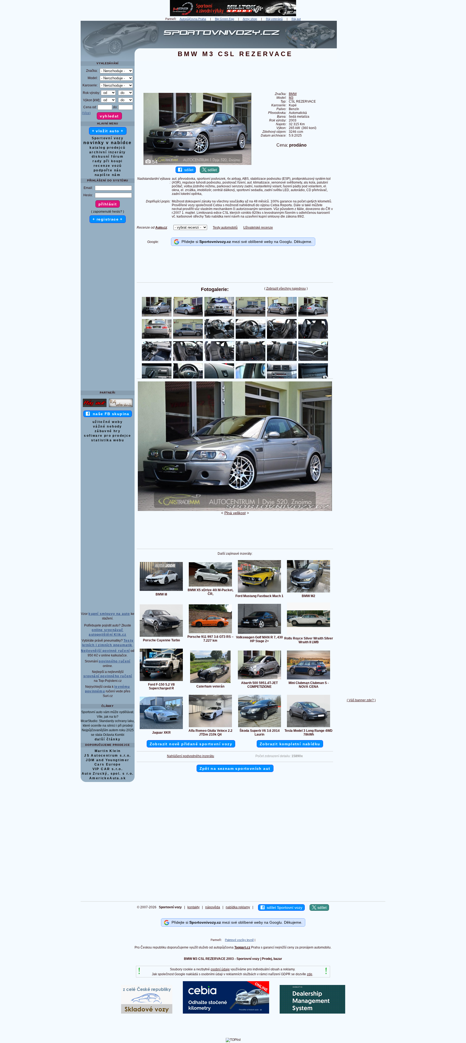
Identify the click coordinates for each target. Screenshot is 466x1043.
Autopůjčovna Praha (193, 19)
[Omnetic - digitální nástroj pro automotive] (312, 1012)
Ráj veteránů (274, 19)
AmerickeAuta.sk (107, 778)
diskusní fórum (108, 156)
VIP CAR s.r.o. (107, 769)
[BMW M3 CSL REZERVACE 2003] (235, 510)
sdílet (187, 170)
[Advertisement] (361, 102)
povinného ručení (114, 661)
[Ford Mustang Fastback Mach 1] (259, 592)
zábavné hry (108, 431)
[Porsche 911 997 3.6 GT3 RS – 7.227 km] (210, 633)
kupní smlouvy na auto (109, 614)
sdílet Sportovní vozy (283, 907)
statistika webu (107, 440)
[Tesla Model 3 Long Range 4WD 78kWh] (308, 727)
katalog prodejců (107, 148)
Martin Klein (108, 751)
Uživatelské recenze (258, 227)
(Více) (86, 113)
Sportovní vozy (108, 138)
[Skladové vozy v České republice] (146, 1012)
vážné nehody (107, 426)
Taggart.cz (242, 947)
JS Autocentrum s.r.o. (107, 755)
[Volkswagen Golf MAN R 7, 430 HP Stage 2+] (259, 633)
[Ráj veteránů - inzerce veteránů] (120, 407)
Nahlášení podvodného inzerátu (190, 756)
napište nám (108, 175)
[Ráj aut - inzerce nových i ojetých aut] (94, 407)
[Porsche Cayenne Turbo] (161, 636)
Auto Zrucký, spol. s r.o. (108, 774)
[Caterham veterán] (210, 683)
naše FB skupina (109, 414)
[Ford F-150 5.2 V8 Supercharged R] (161, 681)
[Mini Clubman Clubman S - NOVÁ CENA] (308, 679)
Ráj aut (296, 19)
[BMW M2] (308, 592)
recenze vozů (108, 166)
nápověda (212, 907)
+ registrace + (107, 219)
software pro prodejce (107, 436)
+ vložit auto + (108, 131)
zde (309, 974)
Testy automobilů (225, 227)
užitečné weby (107, 422)
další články (108, 739)
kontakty (193, 907)
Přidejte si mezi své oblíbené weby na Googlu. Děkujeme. (245, 241)
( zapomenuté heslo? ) (107, 212)
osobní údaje (220, 969)
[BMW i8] (161, 590)
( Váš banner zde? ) (361, 700)
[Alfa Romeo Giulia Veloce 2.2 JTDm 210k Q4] (210, 727)
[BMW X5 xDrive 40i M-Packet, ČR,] (210, 586)
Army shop (250, 19)
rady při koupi (107, 161)
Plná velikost (235, 513)
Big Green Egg (224, 19)
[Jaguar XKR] (161, 729)
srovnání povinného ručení (107, 676)
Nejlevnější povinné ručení (105, 651)
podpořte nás (108, 170)
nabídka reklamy (238, 907)
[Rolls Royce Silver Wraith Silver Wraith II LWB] (308, 634)
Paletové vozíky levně (239, 940)
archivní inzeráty (107, 152)
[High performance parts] (233, 15)
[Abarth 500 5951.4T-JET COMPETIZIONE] (259, 679)
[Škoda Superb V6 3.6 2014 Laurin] (259, 727)
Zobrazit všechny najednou (286, 288)
